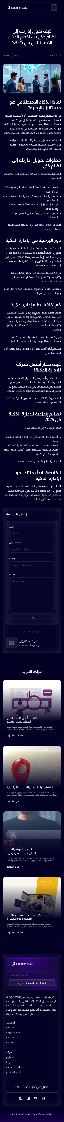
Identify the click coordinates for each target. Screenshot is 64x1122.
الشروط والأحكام (13, 1072)
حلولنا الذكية (45, 224)
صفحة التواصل (18, 341)
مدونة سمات (25, 461)
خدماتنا (19, 128)
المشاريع (10, 1057)
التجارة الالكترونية (13, 1032)
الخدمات (10, 1027)
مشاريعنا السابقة (51, 281)
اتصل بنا (10, 1062)
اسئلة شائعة (12, 1037)
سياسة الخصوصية (14, 1067)
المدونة (9, 1042)
